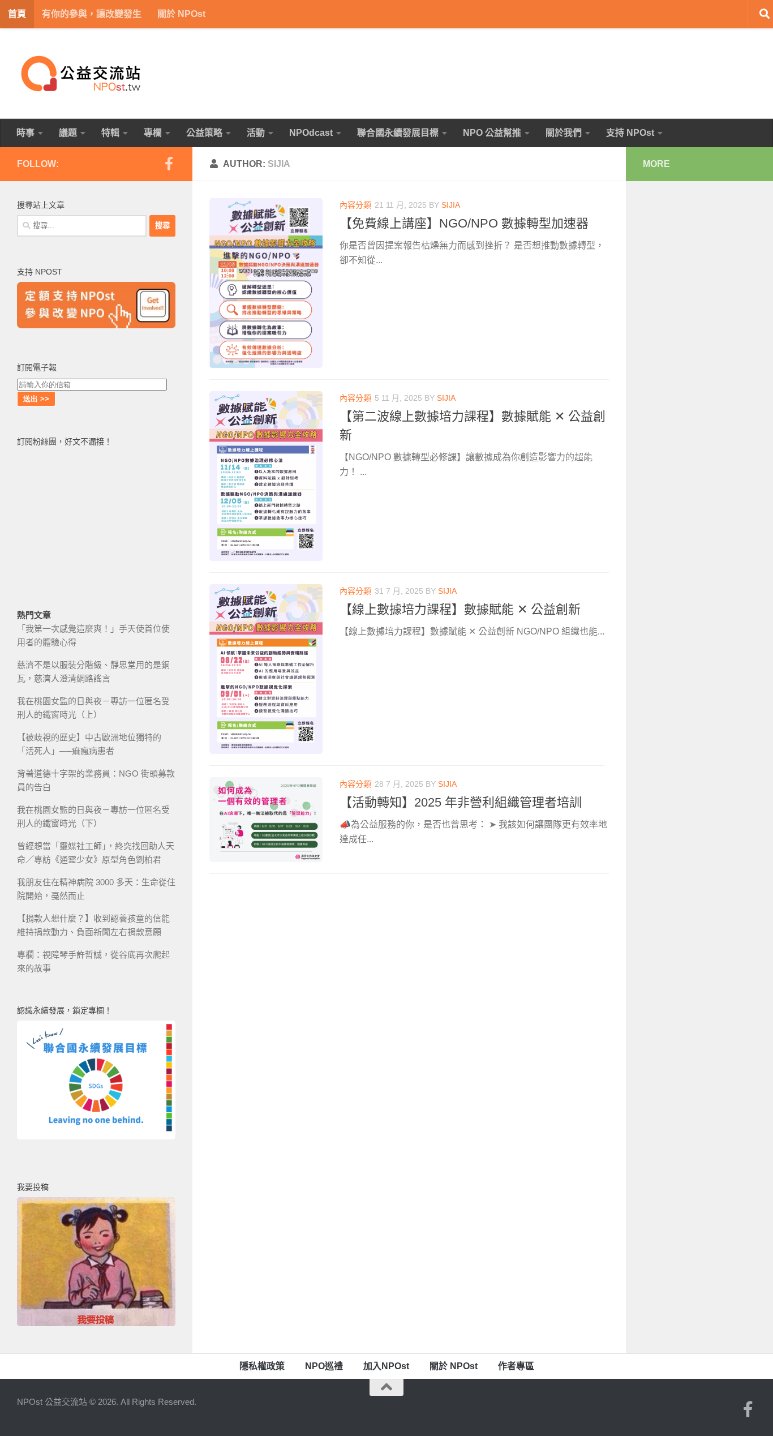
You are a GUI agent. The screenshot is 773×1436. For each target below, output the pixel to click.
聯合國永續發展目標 (398, 133)
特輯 (110, 133)
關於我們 (564, 133)
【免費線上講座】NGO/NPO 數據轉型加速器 (464, 223)
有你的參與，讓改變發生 (91, 14)
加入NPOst (386, 1366)
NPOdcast (311, 133)
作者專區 (516, 1366)
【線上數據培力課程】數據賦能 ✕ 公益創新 (460, 609)
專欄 (153, 133)
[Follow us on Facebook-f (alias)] (168, 163)
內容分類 (355, 204)
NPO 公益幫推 (492, 133)
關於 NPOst (181, 14)
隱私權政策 (262, 1366)
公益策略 (204, 133)
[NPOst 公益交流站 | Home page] (82, 73)
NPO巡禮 (324, 1366)
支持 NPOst (630, 133)
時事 (25, 133)
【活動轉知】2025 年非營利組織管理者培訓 (461, 802)
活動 (256, 133)
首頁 (17, 14)
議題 (68, 133)
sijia (450, 204)
